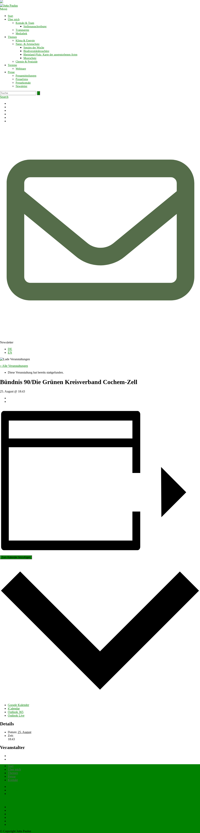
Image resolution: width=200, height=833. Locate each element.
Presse (11, 72)
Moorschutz (29, 58)
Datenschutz (15, 793)
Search (4, 96)
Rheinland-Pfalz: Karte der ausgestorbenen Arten (50, 54)
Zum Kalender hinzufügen (16, 557)
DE (10, 349)
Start (10, 15)
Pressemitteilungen (26, 75)
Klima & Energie (25, 40)
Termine (12, 65)
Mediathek (21, 33)
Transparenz (22, 30)
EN (10, 352)
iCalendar (14, 708)
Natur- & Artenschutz (27, 44)
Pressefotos (22, 79)
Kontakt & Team (25, 22)
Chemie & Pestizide (27, 61)
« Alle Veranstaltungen (14, 365)
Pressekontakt (23, 82)
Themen (12, 37)
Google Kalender (18, 705)
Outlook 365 (15, 712)
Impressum (14, 790)
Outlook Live (16, 715)
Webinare (21, 68)
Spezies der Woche (33, 47)
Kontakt (13, 780)
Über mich (14, 19)
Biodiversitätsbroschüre (36, 51)
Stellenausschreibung (34, 26)
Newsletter (21, 86)
